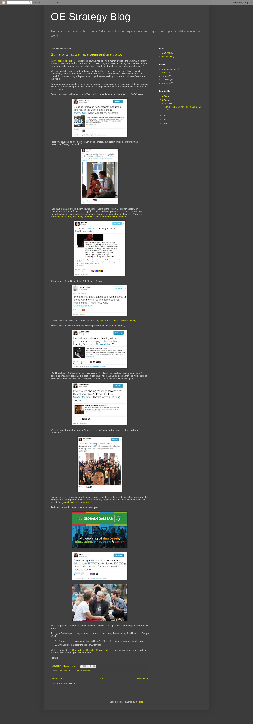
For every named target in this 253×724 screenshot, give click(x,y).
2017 (165, 100)
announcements (169, 69)
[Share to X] (87, 666)
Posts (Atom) (69, 683)
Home (100, 678)
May (167, 103)
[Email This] (81, 666)
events (70, 670)
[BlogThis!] (84, 666)
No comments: (69, 666)
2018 (165, 96)
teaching (86, 670)
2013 (165, 123)
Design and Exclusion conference (74, 502)
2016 (165, 115)
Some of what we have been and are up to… (88, 54)
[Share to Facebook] (91, 666)
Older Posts (142, 678)
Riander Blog (168, 56)
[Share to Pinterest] (94, 666)
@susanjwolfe (103, 650)
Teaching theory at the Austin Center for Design (113, 320)
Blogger (139, 702)
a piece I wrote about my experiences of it (98, 499)
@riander (90, 650)
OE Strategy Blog (90, 16)
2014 (165, 119)
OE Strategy (167, 53)
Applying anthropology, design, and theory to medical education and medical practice (96, 215)
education (63, 670)
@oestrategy (78, 650)
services (78, 670)
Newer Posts (58, 678)
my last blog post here (64, 60)
